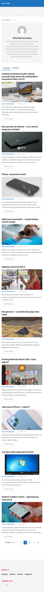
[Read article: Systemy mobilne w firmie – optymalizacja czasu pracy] (22, 512)
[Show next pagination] (21, 547)
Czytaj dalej (9, 119)
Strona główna (6, 20)
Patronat (20, 574)
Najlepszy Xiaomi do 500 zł (13, 267)
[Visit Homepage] (5, 3)
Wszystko (6, 68)
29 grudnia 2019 (21, 476)
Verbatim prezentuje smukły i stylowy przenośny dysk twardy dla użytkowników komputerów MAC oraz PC (20, 76)
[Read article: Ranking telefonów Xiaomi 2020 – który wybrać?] (22, 375)
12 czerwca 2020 (21, 291)
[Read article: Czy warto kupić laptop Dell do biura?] (22, 464)
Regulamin (28, 574)
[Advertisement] (22, 9)
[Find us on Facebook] (2, 585)
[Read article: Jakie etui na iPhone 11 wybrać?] (22, 420)
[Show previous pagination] (16, 542)
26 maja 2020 (20, 339)
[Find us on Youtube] (10, 585)
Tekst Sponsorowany (8, 104)
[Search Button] (41, 3)
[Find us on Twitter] (7, 585)
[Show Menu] (37, 3)
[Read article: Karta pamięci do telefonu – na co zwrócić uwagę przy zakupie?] (22, 142)
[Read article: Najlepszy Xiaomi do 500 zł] (22, 279)
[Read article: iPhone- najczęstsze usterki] (22, 187)
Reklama (12, 574)
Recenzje (16, 68)
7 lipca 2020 (20, 199)
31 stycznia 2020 (21, 386)
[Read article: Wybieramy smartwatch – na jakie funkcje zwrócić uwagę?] (22, 234)
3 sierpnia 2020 (20, 154)
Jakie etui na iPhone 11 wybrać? (16, 407)
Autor (14, 20)
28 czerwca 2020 (21, 246)
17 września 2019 (21, 524)
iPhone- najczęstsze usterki (14, 174)
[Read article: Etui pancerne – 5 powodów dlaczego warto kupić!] (22, 327)
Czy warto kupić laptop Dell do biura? (18, 452)
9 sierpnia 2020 (20, 104)
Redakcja (5, 574)
